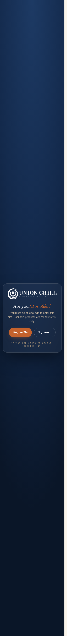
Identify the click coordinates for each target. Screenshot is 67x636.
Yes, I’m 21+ (20, 332)
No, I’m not (45, 332)
